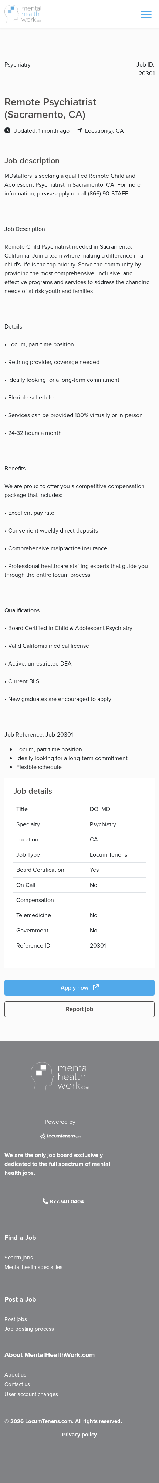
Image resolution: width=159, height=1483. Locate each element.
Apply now (75, 987)
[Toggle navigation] (146, 14)
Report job (79, 1009)
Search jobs (18, 1258)
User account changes (31, 1394)
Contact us (17, 1384)
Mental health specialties (33, 1267)
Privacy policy (79, 1435)
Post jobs (15, 1319)
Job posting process (29, 1329)
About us (15, 1375)
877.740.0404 (66, 1201)
